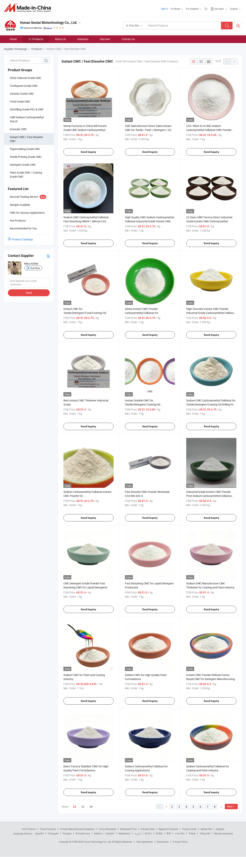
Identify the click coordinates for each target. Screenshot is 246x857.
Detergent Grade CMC (23, 164)
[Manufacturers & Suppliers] (28, 7)
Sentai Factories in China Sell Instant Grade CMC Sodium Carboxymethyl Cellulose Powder (85, 130)
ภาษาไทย (180, 833)
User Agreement (144, 841)
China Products (48, 829)
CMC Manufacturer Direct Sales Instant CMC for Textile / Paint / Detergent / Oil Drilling (148, 130)
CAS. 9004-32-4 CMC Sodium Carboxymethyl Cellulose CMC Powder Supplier (209, 130)
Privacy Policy (180, 841)
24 (74, 806)
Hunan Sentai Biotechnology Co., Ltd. (48, 23)
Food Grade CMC (20, 101)
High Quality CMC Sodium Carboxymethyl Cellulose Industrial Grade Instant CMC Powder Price (149, 221)
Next (230, 806)
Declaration (163, 841)
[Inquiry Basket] (206, 8)
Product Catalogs (22, 239)
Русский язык (83, 833)
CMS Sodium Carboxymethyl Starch (27, 119)
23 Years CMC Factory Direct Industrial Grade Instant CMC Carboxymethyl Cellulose (209, 221)
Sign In (164, 8)
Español (39, 833)
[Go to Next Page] (234, 61)
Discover (105, 39)
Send (29, 292)
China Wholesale (107, 829)
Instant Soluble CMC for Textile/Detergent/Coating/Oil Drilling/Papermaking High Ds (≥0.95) (147, 404)
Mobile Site (206, 829)
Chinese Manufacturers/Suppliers (77, 829)
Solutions (82, 39)
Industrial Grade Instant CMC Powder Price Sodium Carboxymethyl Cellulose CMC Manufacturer (209, 496)
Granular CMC (18, 129)
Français (66, 833)
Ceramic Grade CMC (22, 93)
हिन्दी (169, 833)
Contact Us (128, 39)
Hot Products (29, 829)
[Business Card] (48, 255)
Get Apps (219, 8)
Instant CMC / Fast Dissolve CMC (26, 139)
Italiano (98, 833)
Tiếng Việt (204, 833)
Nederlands (124, 833)
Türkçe (192, 833)
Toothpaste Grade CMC (24, 86)
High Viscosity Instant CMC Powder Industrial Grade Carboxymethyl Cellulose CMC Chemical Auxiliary (210, 313)
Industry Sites (148, 829)
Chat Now (35, 268)
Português (53, 833)
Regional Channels (168, 829)
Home (13, 39)
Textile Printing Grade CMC (26, 157)
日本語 (159, 833)
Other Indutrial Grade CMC (25, 78)
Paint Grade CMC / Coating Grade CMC (26, 174)
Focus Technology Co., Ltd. (98, 841)
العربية (137, 833)
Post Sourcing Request (238, 25)
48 (91, 806)
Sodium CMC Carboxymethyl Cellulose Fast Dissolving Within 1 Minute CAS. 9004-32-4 (86, 221)
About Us (60, 39)
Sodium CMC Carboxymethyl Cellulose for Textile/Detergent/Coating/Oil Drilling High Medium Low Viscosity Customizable (211, 404)
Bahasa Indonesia (223, 833)
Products (37, 39)
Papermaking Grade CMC (25, 149)
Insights (220, 829)
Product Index (189, 829)
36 (82, 806)
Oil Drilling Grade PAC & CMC (27, 109)
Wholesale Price (128, 829)
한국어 (148, 833)
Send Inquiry (88, 151)
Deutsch (110, 833)
